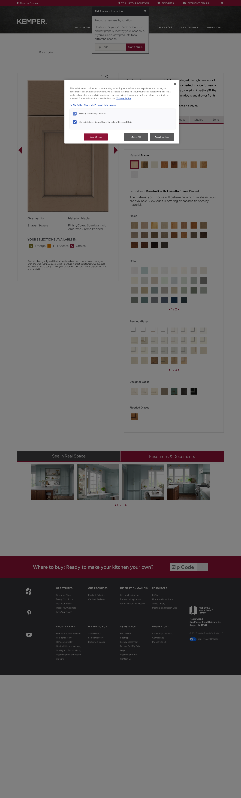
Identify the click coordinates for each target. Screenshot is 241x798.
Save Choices (96, 137)
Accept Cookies (162, 137)
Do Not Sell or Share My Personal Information (93, 105)
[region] (121, 112)
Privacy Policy (123, 98)
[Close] (175, 84)
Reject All (136, 137)
